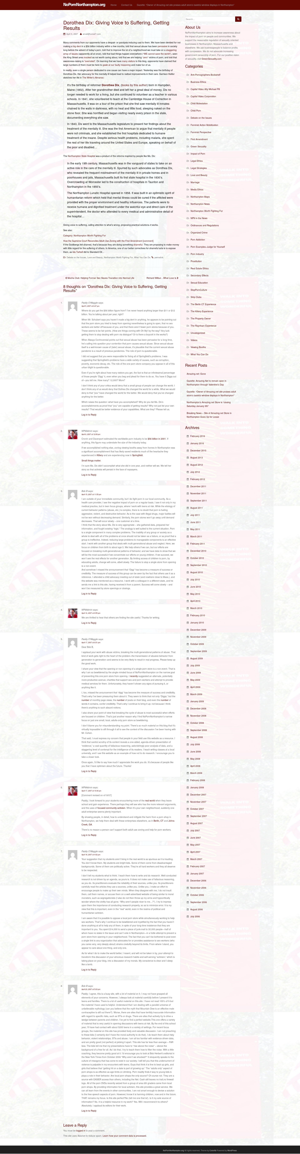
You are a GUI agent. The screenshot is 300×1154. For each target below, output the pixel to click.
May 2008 (195, 758)
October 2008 (197, 722)
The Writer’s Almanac (93, 77)
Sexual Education (199, 282)
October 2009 (197, 643)
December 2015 (198, 450)
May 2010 (195, 593)
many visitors (128, 61)
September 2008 (198, 730)
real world (150, 800)
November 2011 (198, 493)
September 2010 (198, 565)
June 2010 (195, 586)
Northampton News (200, 203)
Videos (194, 340)
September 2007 (198, 816)
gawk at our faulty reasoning (117, 64)
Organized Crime (199, 232)
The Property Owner (201, 318)
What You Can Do (142, 257)
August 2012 (196, 464)
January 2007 (197, 873)
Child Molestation (199, 103)
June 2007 (195, 837)
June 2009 (195, 672)
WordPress (232, 1150)
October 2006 (197, 894)
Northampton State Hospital (81, 155)
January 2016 (197, 443)
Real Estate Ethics (200, 268)
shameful (137, 244)
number (85, 700)
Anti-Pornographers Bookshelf (205, 74)
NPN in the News (199, 218)
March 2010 (196, 608)
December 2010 (198, 550)
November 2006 (198, 887)
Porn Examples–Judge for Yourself (208, 246)
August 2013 (196, 457)
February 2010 (197, 615)
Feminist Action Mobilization (204, 125)
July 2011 (195, 514)
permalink (159, 257)
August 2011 (196, 507)
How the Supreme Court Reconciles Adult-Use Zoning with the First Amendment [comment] (108, 240)
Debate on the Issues (76, 257)
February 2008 (197, 780)
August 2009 (196, 658)
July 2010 (195, 579)
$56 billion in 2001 (157, 438)
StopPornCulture (199, 289)
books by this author (134, 85)
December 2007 (198, 794)
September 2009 (198, 651)
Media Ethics (197, 189)
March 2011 (196, 536)
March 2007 (196, 859)
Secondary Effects (199, 275)
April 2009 (195, 687)
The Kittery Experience (202, 311)
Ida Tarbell (77, 251)
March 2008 (196, 772)
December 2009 (198, 629)
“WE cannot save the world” (156, 53)
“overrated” (89, 61)
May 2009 (195, 679)
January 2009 (197, 701)
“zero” (145, 57)
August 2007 (196, 823)
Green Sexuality (198, 146)
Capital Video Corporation (203, 96)
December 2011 (198, 486)
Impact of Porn (198, 153)
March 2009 (196, 694)
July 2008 (195, 744)
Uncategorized (198, 332)
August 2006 (196, 909)
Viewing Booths (198, 347)
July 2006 (195, 916)
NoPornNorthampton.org (173, 1150)
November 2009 (198, 636)
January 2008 (197, 787)
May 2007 (195, 844)
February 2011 (197, 543)
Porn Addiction (198, 239)
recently (134, 676)
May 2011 (195, 529)
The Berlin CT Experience (203, 304)
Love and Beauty (95, 257)
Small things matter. (91, 460)
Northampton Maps (200, 196)
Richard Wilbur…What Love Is (162, 277)
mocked (88, 57)
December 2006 (198, 880)
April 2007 (195, 851)
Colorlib (213, 1150)
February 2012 (197, 479)
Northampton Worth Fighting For (118, 257)
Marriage (195, 182)
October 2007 (197, 808)
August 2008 (196, 737)
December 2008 (198, 708)
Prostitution (196, 261)
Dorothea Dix (110, 85)
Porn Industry (197, 254)
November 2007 (198, 801)
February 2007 (197, 866)
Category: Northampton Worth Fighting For (84, 235)
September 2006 (198, 902)
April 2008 (195, 765)
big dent (77, 46)
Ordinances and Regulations (205, 225)
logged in (80, 1130)
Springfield (137, 455)
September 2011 (198, 500)
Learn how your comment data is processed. (125, 1135)
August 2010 (196, 572)
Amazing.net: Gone (196, 373)
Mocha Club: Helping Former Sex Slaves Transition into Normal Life (100, 277)
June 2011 (195, 522)
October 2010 (197, 558)
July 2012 (195, 471)
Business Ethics (198, 81)
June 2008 (195, 751)
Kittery (100, 455)
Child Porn (196, 110)
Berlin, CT (158, 820)
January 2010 (197, 622)
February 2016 (197, 436)
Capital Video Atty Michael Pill (205, 89)
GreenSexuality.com (212, 58)
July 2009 (195, 665)
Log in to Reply (89, 414)
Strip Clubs (196, 297)
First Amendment (199, 139)
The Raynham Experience (203, 325)
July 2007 (195, 830)
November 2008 (198, 715)
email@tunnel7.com (92, 33)
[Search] (238, 19)
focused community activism (111, 807)
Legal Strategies (199, 168)
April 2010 (195, 600)
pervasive (162, 46)
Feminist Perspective (201, 132)
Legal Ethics (197, 160)
